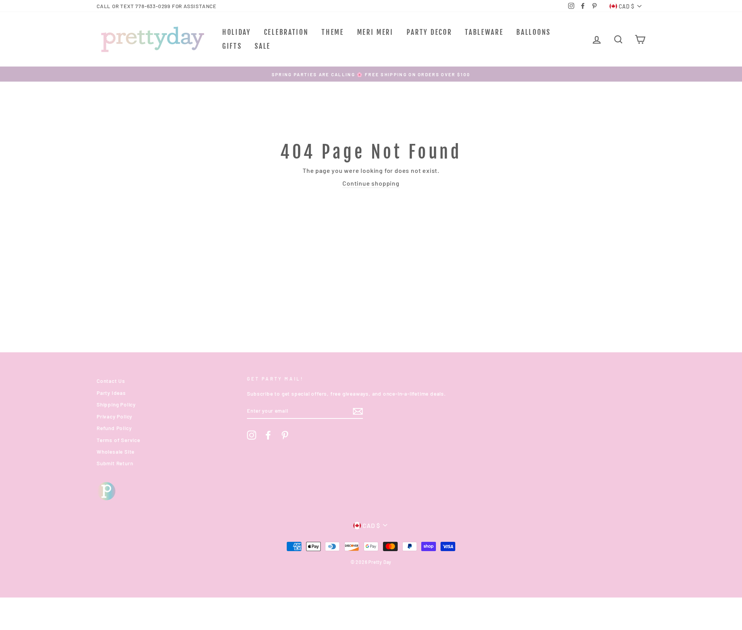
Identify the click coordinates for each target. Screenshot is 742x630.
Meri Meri (375, 32)
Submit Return (115, 463)
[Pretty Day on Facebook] (268, 435)
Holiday (236, 32)
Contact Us (111, 380)
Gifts (232, 46)
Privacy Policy (114, 416)
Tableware (484, 32)
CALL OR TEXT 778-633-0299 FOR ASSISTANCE (156, 6)
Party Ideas (111, 392)
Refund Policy (114, 428)
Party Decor (429, 32)
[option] (371, 74)
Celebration (286, 32)
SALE (263, 46)
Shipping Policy (116, 404)
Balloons (533, 32)
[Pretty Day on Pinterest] (284, 435)
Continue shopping (371, 183)
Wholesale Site (115, 451)
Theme (333, 32)
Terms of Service (118, 440)
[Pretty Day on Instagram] (251, 435)
